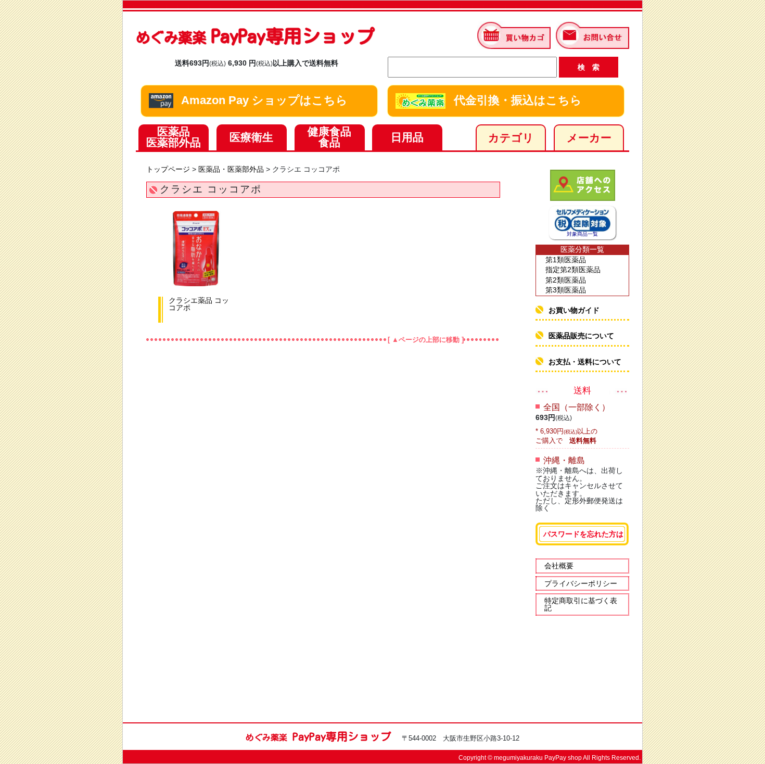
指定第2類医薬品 (573, 269)
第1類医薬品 (565, 260)
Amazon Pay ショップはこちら (263, 100)
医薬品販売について (581, 336)
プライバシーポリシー (580, 583)
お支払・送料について (585, 362)
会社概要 (558, 566)
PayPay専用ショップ (255, 36)
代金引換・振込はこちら (516, 100)
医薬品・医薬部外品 (231, 169)
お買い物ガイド (574, 310)
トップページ (168, 169)
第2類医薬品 (565, 280)
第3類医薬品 (565, 290)
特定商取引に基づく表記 (580, 604)
